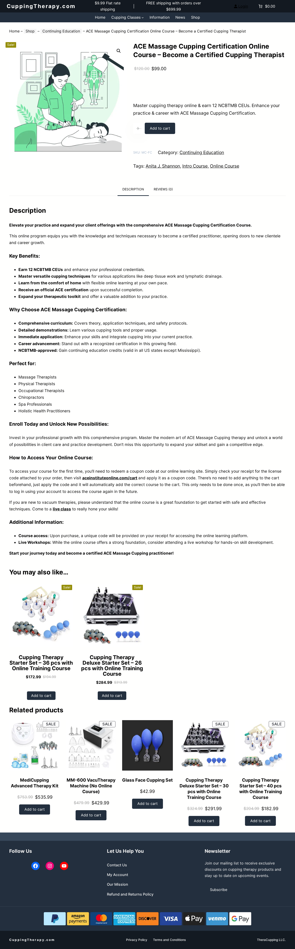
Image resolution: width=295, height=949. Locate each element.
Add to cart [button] (41, 695)
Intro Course (195, 166)
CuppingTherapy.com (41, 6)
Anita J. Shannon (163, 166)
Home (14, 31)
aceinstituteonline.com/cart (109, 477)
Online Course (224, 166)
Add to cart (160, 128)
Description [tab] (133, 189)
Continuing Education (61, 31)
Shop (30, 31)
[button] (119, 51)
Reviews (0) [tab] (163, 189)
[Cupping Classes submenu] (143, 17)
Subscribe (218, 889)
